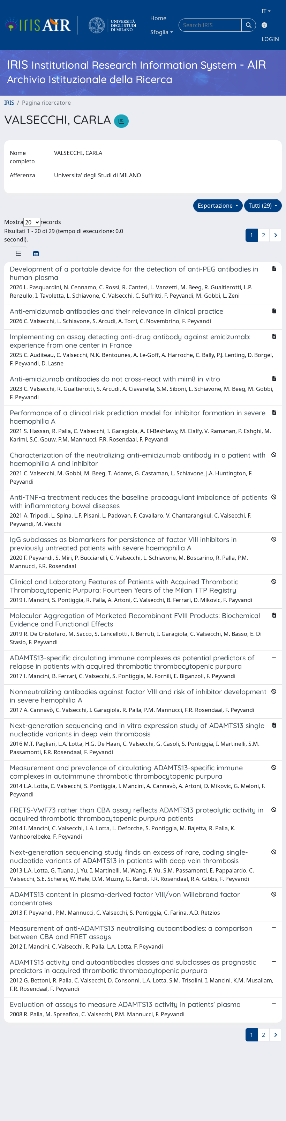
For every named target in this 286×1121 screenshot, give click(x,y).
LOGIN (270, 39)
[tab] (18, 253)
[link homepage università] (112, 25)
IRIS (9, 102)
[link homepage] (40, 25)
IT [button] (264, 11)
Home (158, 18)
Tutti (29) (261, 205)
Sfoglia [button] (159, 32)
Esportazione (216, 205)
